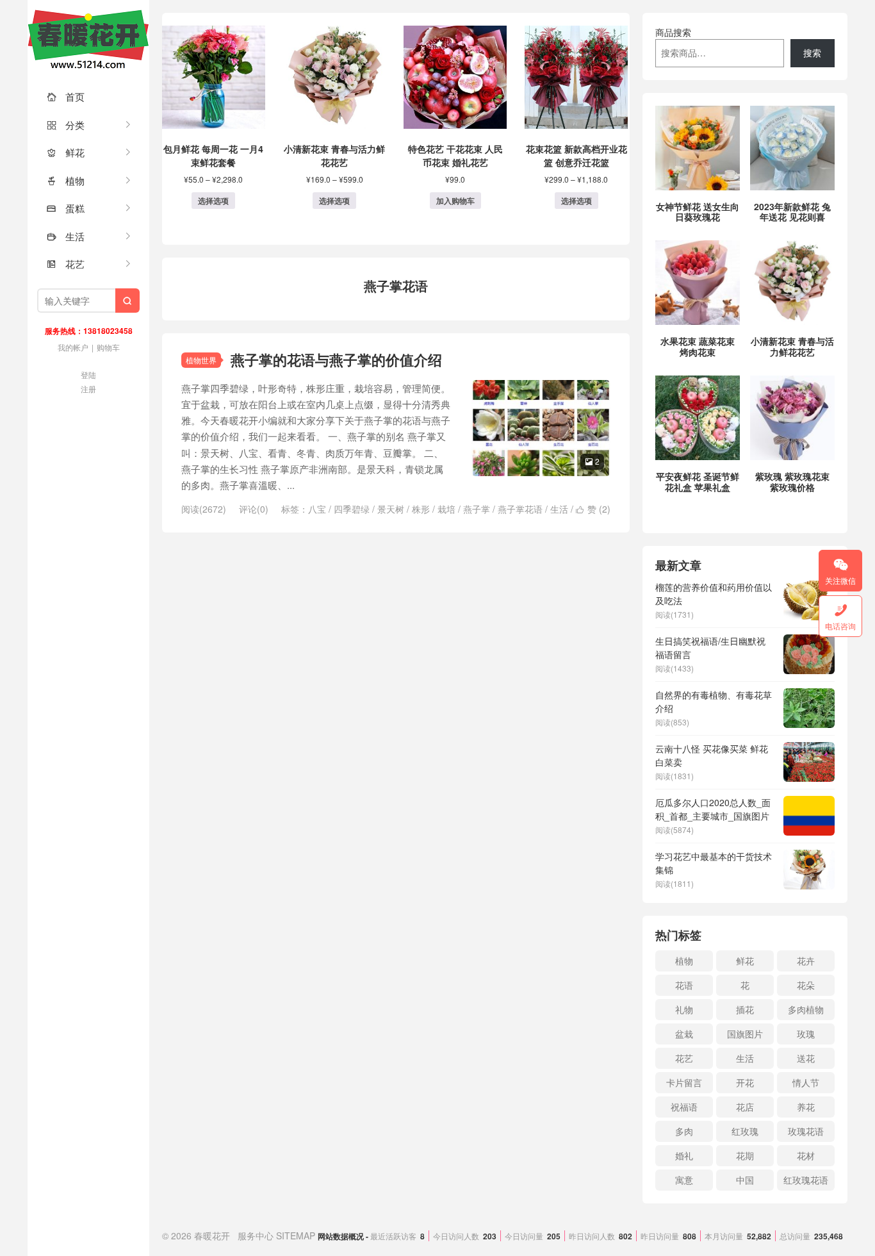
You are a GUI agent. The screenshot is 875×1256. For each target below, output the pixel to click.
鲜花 (66, 152)
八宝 (317, 508)
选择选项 (213, 200)
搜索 (812, 52)
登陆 (88, 374)
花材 (806, 1155)
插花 (745, 1009)
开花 (745, 1082)
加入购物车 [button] (455, 200)
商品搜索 (673, 32)
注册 (88, 388)
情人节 (805, 1082)
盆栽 (684, 1033)
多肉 (684, 1131)
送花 (806, 1058)
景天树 (390, 508)
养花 (806, 1106)
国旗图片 (745, 1033)
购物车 (108, 347)
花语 (684, 985)
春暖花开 (88, 38)
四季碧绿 (352, 508)
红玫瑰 (745, 1131)
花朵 (806, 985)
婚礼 (684, 1155)
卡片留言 (684, 1082)
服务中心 (256, 1235)
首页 (66, 96)
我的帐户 (73, 347)
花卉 (806, 960)
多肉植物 (806, 1009)
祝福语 (684, 1106)
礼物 (684, 1009)
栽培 (446, 508)
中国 (745, 1179)
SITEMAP (295, 1235)
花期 (745, 1155)
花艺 (66, 263)
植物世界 (201, 359)
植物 (66, 180)
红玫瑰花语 (805, 1179)
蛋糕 (66, 208)
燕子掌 (476, 508)
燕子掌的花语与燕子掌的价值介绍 (336, 359)
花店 (745, 1106)
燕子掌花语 (520, 508)
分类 (66, 124)
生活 (66, 236)
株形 (421, 508)
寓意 (684, 1179)
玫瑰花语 (806, 1131)
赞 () (593, 508)
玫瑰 (806, 1033)
